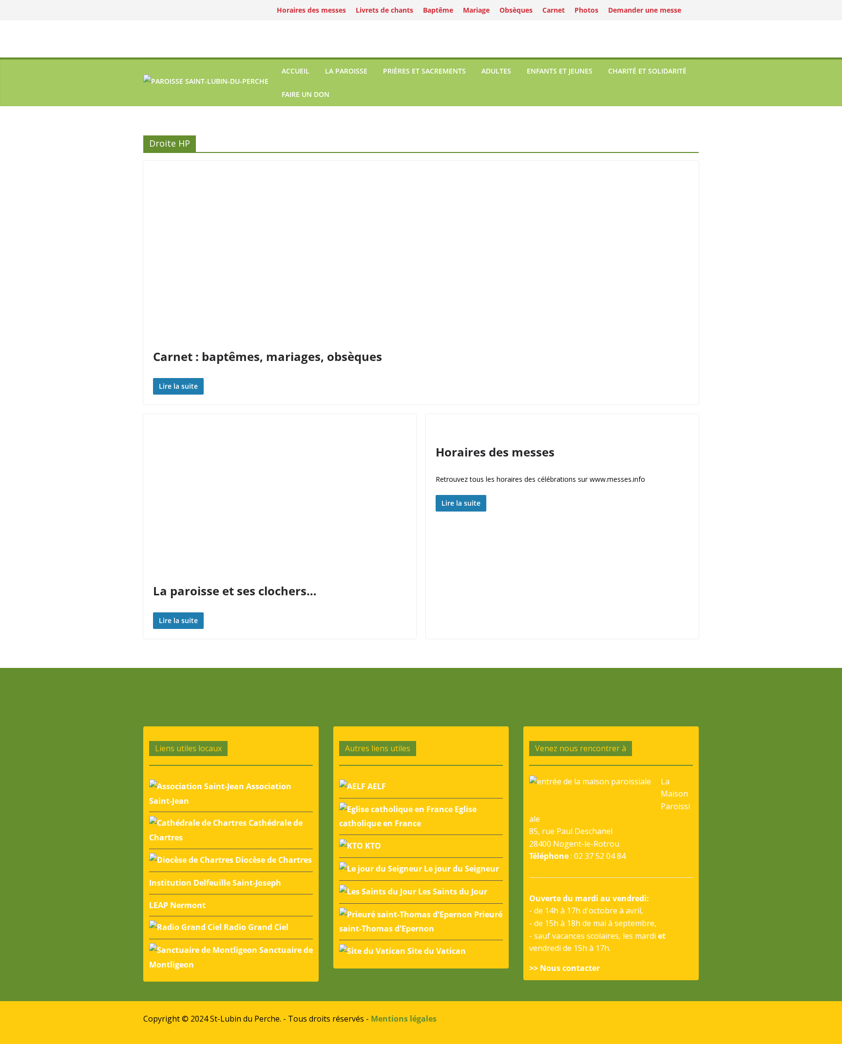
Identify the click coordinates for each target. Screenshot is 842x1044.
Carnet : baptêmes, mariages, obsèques (267, 356)
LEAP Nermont (177, 905)
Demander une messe (644, 10)
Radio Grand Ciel (255, 927)
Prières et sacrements (424, 71)
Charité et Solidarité (647, 71)
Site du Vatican (435, 951)
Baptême (438, 10)
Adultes (496, 71)
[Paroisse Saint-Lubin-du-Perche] (205, 83)
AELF (375, 786)
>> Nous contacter (564, 968)
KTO (372, 845)
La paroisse (346, 71)
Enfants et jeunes (560, 71)
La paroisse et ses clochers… (235, 591)
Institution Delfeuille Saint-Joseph (215, 882)
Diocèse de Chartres (272, 859)
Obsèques (516, 10)
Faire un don (305, 94)
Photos (586, 10)
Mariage (476, 10)
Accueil (295, 71)
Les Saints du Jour (451, 891)
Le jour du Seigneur (460, 868)
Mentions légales (404, 1018)
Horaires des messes (311, 10)
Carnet (553, 10)
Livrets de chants (384, 10)
